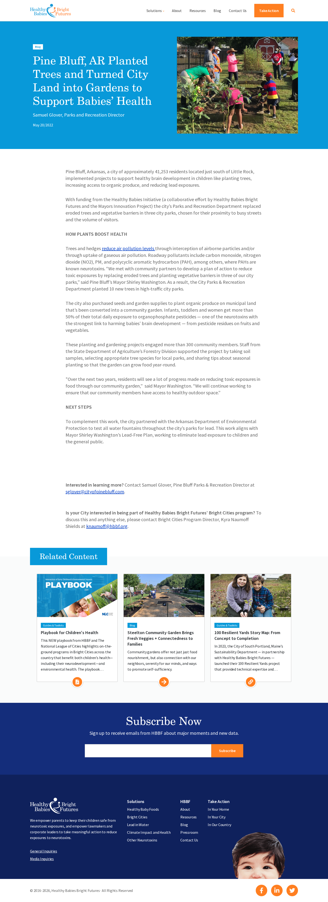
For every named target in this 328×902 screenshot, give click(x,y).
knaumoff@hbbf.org (107, 526)
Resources (197, 10)
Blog (217, 10)
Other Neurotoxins (142, 840)
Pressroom (189, 832)
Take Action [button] (269, 10)
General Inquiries (43, 851)
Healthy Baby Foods (143, 809)
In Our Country (219, 824)
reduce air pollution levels (128, 248)
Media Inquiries (42, 858)
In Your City (216, 817)
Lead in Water (138, 824)
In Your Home (218, 809)
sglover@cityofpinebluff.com (95, 491)
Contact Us (238, 10)
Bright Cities (137, 817)
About (177, 10)
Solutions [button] (154, 10)
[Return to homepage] (50, 10)
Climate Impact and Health (149, 832)
